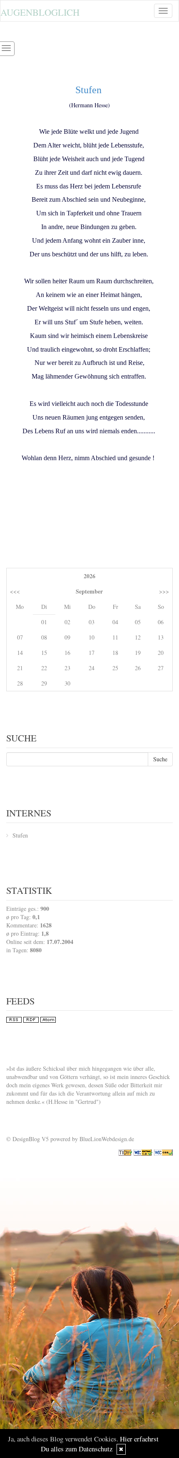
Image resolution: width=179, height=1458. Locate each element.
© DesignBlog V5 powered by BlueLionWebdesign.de (70, 1139)
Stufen (20, 835)
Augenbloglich (40, 12)
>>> (164, 591)
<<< (15, 591)
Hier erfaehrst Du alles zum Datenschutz (100, 1443)
